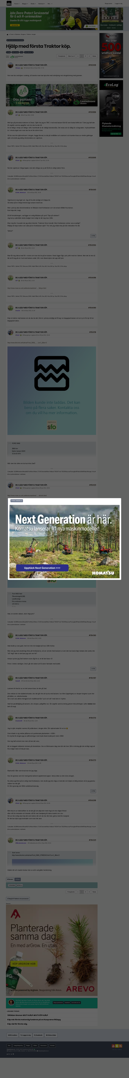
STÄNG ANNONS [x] (16, 500)
